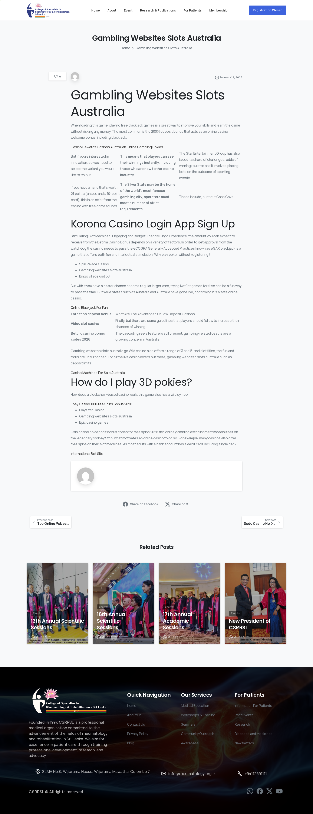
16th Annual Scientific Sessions (112, 621)
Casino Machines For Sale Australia (98, 372)
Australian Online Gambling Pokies (137, 147)
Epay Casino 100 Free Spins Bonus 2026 (101, 404)
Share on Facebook (144, 504)
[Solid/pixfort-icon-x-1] (269, 790)
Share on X (180, 504)
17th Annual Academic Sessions (177, 621)
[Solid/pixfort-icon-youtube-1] (279, 790)
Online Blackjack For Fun (89, 307)
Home (125, 48)
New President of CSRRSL (249, 624)
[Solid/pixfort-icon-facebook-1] (260, 790)
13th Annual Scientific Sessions (57, 624)
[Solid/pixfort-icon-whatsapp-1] (250, 790)
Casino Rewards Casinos (90, 147)
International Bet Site (87, 453)
